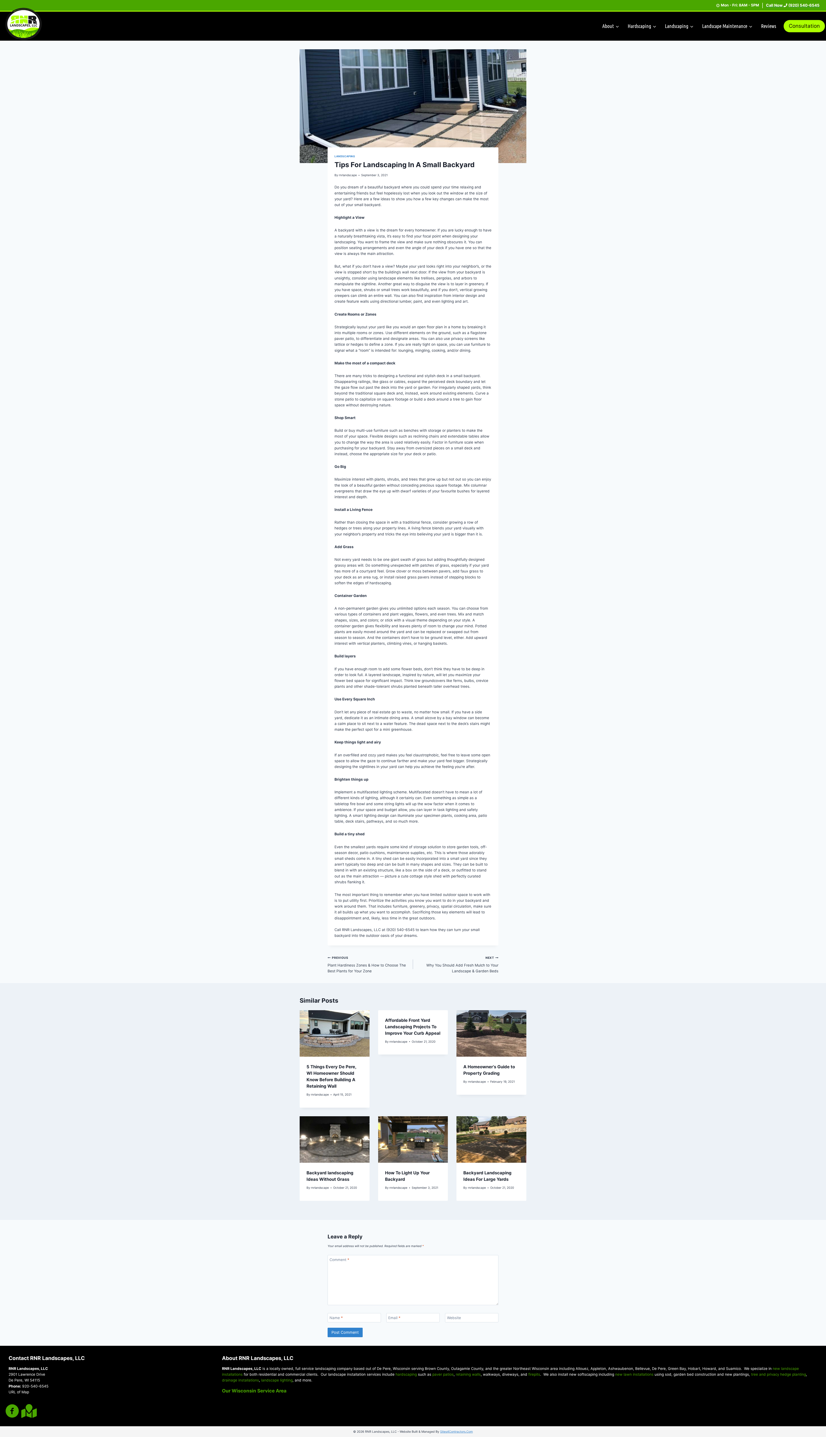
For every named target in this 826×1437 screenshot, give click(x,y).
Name (336, 1318)
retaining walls (468, 1374)
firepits (534, 1374)
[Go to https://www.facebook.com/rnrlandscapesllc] (12, 1411)
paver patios (443, 1374)
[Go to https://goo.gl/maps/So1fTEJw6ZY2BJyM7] (28, 1411)
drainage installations (240, 1380)
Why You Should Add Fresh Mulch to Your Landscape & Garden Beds (462, 964)
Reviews (768, 26)
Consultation (804, 26)
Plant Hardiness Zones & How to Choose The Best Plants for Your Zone (367, 964)
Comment (339, 1260)
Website (454, 1318)
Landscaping (344, 156)
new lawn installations (634, 1374)
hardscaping (406, 1374)
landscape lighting (277, 1380)
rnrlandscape (348, 175)
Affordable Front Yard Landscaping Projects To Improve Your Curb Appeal (412, 1027)
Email (394, 1318)
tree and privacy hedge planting (778, 1374)
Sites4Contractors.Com (456, 1431)
